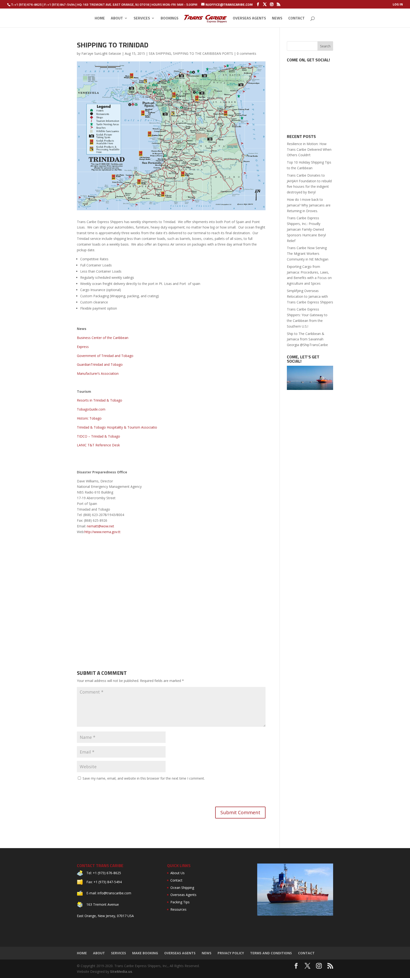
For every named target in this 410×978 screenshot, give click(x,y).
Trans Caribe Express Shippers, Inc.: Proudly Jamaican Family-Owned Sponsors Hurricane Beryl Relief (306, 229)
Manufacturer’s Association (98, 373)
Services (142, 18)
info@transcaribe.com (114, 893)
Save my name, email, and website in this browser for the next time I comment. (144, 778)
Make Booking (145, 953)
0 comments (246, 53)
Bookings (169, 18)
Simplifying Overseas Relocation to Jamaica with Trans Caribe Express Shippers (310, 296)
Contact (296, 18)
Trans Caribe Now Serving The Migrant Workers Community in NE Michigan (307, 253)
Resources (178, 909)
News (277, 18)
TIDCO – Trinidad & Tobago (98, 436)
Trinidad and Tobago (107, 364)
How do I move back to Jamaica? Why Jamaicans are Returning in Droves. (309, 205)
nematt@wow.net (100, 526)
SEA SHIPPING (160, 53)
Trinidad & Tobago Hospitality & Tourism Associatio (117, 427)
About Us (177, 873)
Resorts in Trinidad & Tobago (99, 400)
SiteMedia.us (121, 971)
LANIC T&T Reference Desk (98, 445)
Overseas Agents (249, 18)
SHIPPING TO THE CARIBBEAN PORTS (203, 53)
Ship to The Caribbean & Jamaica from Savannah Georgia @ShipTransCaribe (307, 339)
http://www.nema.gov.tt (102, 532)
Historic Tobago (89, 418)
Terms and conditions (271, 953)
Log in (398, 5)
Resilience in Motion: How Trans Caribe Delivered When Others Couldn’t (309, 149)
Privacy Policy (231, 953)
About (117, 18)
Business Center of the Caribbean (102, 337)
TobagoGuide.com (91, 409)
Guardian (84, 364)
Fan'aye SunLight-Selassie (101, 53)
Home (100, 18)
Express (83, 346)
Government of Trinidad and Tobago (105, 355)
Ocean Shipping (182, 887)
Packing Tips (180, 902)
